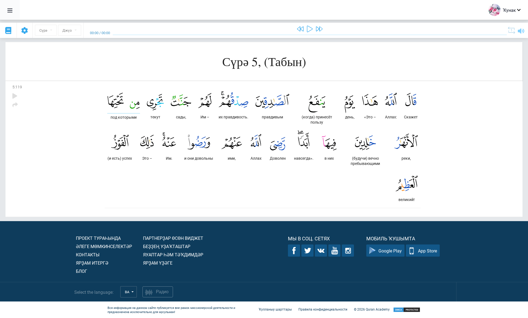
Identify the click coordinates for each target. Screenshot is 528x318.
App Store (427, 251)
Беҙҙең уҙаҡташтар (166, 246)
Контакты (88, 254)
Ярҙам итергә (92, 263)
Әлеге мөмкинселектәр (104, 246)
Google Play (390, 251)
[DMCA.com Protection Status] (406, 310)
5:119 (17, 86)
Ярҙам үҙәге (157, 263)
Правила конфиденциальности (322, 309)
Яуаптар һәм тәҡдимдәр (173, 254)
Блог (81, 271)
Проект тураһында (98, 238)
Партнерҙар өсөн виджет (173, 238)
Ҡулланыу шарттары (275, 309)
